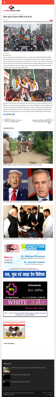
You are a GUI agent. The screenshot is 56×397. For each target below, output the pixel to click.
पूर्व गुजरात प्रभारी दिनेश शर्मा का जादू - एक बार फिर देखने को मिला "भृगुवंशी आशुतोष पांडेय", (41, 121)
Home (4, 14)
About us (45, 392)
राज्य (7, 14)
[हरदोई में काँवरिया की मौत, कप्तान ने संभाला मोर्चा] (6, 383)
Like (51, 20)
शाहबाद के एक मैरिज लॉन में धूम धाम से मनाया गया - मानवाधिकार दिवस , (13, 120)
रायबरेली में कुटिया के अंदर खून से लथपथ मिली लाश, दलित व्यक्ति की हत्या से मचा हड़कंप (22, 165)
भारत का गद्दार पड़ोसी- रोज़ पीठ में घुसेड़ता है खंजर (20, 374)
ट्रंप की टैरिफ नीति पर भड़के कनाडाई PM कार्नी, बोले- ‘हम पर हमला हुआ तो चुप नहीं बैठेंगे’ (22, 202)
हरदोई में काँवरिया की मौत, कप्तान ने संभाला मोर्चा (20, 381)
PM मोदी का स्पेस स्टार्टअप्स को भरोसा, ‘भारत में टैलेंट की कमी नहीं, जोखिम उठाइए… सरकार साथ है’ (25, 239)
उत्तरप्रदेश (9, 14)
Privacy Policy (49, 394)
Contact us (50, 392)
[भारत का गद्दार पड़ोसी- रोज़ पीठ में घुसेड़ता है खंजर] (6, 376)
